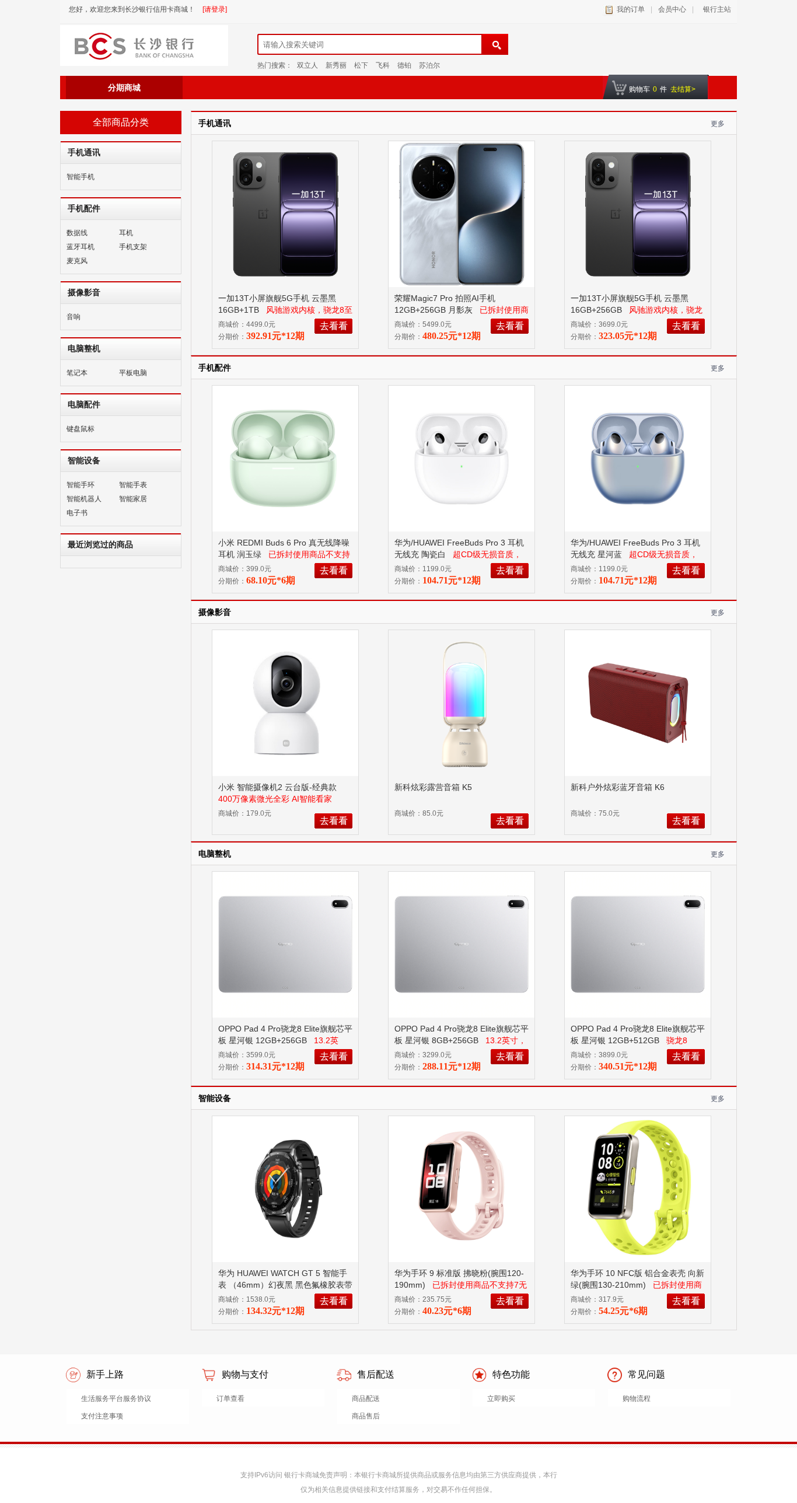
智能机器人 (84, 499)
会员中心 (672, 9)
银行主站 (715, 9)
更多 (718, 124)
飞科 (383, 65)
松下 (361, 65)
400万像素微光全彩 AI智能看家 (275, 798)
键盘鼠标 (81, 429)
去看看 (334, 326)
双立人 (307, 65)
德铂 (404, 65)
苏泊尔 (429, 65)
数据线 (77, 233)
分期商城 (124, 87)
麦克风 (77, 261)
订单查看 (230, 1398)
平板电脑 (133, 373)
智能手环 (81, 485)
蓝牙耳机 (81, 247)
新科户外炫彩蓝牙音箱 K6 (619, 787)
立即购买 (501, 1398)
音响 (74, 317)
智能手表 (133, 485)
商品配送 (366, 1398)
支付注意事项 (102, 1416)
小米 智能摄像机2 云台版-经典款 (278, 787)
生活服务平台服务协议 (116, 1398)
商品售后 (366, 1416)
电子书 (77, 513)
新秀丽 (336, 65)
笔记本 (77, 373)
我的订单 (631, 9)
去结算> (682, 89)
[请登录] (214, 9)
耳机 (126, 233)
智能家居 (133, 499)
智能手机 (81, 177)
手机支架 (133, 247)
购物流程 (637, 1398)
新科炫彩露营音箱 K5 (434, 787)
